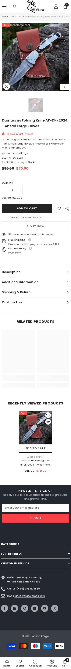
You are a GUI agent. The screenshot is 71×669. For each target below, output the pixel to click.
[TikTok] (34, 608)
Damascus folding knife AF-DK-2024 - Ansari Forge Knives (35, 463)
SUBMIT (36, 518)
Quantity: (7, 182)
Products (16, 16)
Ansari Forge (20, 153)
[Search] (15, 6)
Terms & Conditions (31, 217)
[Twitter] (54, 608)
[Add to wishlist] (48, 415)
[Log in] (56, 6)
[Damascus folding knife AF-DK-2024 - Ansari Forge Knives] (35, 427)
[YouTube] (44, 608)
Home (5, 16)
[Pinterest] (24, 608)
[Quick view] (48, 422)
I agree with (13, 217)
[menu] (4, 6)
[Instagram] (14, 608)
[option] (35, 57)
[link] (58, 208)
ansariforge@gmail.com (29, 595)
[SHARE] (66, 208)
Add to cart (27, 208)
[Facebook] (4, 608)
